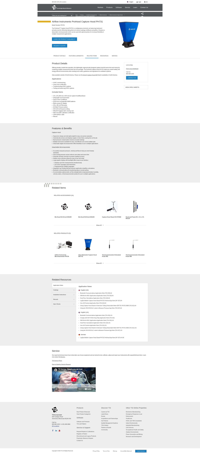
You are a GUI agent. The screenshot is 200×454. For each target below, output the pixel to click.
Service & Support (83, 427)
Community (104, 429)
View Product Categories (83, 414)
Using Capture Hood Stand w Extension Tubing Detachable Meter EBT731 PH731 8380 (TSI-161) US (108, 328)
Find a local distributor (132, 68)
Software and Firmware (83, 421)
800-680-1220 (55, 2)
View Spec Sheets (132, 87)
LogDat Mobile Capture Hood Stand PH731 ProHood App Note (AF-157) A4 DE (102, 337)
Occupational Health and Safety (135, 429)
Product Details (59, 56)
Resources (104, 56)
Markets (100, 7)
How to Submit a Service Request (61, 364)
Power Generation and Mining (134, 434)
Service (127, 7)
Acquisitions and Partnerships (109, 418)
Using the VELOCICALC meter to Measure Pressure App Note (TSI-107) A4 (101, 308)
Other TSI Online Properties (136, 408)
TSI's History (104, 425)
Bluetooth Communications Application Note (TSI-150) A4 (96, 293)
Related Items (92, 56)
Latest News (104, 414)
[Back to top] (198, 452)
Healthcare (129, 418)
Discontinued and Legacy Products (86, 436)
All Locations (63, 2)
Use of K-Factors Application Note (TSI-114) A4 (93, 303)
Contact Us (144, 7)
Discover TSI (106, 408)
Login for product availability (64, 39)
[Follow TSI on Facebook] (53, 430)
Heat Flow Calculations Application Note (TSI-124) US (95, 323)
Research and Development (133, 436)
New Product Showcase (83, 411)
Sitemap (115, 451)
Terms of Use (106, 451)
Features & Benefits (76, 56)
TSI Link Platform (81, 424)
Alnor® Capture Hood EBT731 (91, 75)
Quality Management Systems (109, 423)
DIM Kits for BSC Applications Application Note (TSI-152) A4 (96, 295)
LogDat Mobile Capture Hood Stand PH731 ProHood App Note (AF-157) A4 (101, 300)
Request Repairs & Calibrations (85, 431)
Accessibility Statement (126, 451)
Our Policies (104, 420)
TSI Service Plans (57, 360)
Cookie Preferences (141, 451)
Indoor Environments (131, 423)
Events (103, 416)
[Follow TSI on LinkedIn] (56, 430)
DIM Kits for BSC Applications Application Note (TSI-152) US (97, 320)
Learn (135, 7)
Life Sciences (129, 427)
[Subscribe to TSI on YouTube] (59, 430)
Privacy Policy (96, 451)
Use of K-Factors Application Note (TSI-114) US (93, 325)
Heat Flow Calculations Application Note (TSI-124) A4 (95, 298)
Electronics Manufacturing (133, 411)
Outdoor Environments (132, 432)
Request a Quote (60, 45)
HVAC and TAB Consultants (134, 420)
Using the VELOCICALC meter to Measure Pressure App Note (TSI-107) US (101, 330)
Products (109, 7)
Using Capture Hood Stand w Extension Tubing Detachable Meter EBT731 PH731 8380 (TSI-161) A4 (108, 305)
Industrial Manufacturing (132, 425)
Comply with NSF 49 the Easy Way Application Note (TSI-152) (97, 318)
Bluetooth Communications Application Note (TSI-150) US (96, 315)
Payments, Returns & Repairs (85, 438)
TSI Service (62, 357)
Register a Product (82, 433)
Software (119, 7)
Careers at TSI (105, 411)
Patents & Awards (106, 427)
